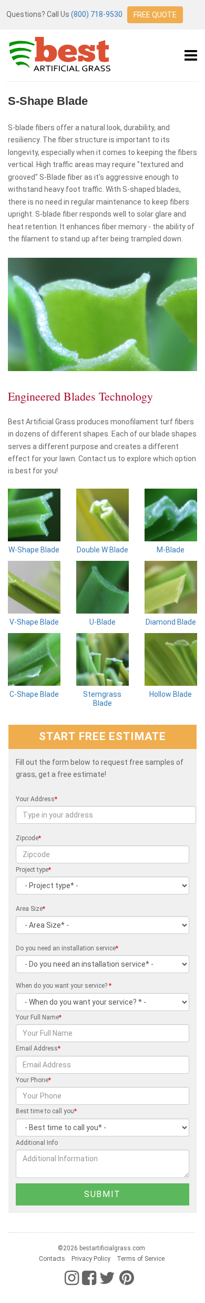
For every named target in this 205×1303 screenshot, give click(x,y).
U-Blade (102, 622)
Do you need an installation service (67, 948)
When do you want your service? (63, 985)
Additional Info (37, 1142)
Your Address (36, 799)
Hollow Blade (170, 694)
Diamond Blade (171, 622)
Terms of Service (141, 1258)
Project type (33, 869)
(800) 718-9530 (96, 14)
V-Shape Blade (34, 622)
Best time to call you (46, 1111)
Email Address (38, 1048)
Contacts (52, 1258)
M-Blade (170, 550)
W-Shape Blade (33, 550)
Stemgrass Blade (102, 698)
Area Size (30, 908)
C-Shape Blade (34, 694)
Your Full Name (39, 1017)
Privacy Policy (90, 1258)
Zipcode (28, 838)
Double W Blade (102, 550)
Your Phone (33, 1080)
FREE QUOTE (155, 15)
